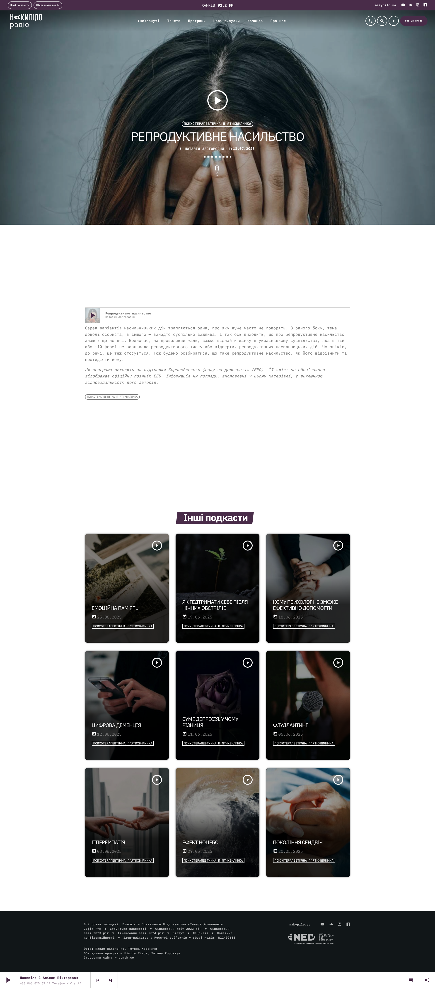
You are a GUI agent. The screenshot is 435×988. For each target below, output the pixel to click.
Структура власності (128, 929)
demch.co (126, 957)
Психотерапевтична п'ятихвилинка (217, 124)
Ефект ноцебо (200, 842)
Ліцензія (200, 933)
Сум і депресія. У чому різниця (210, 722)
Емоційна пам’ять (115, 608)
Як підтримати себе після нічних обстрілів (215, 605)
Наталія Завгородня (204, 149)
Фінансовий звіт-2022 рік (178, 929)
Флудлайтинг (290, 725)
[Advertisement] (217, 271)
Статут (178, 933)
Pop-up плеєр (414, 20)
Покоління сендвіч (298, 842)
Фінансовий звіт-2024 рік (141, 933)
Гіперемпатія (108, 842)
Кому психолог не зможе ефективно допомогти (305, 605)
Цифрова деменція (116, 725)
